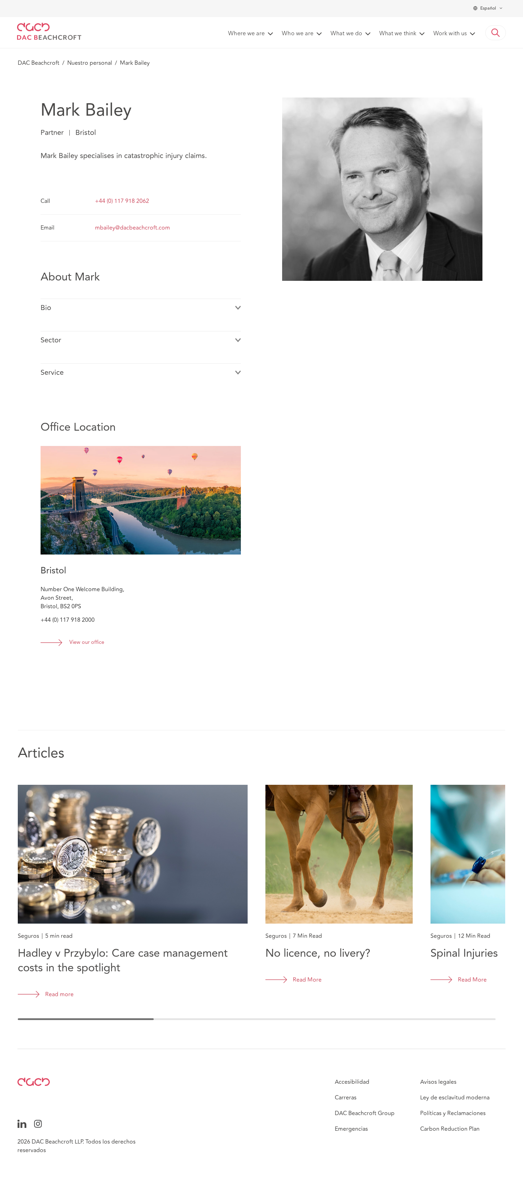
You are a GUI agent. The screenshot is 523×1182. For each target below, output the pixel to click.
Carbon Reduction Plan (450, 1129)
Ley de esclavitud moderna (455, 1097)
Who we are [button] (297, 34)
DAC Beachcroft (38, 63)
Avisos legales (438, 1082)
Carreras (345, 1097)
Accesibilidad (352, 1082)
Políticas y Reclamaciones (453, 1113)
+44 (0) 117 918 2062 (122, 201)
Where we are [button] (246, 34)
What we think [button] (397, 34)
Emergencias (351, 1129)
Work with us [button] (450, 34)
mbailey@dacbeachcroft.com (132, 228)
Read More (307, 980)
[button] (495, 32)
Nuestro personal (89, 63)
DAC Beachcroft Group (365, 1113)
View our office (86, 642)
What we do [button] (346, 34)
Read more (59, 994)
